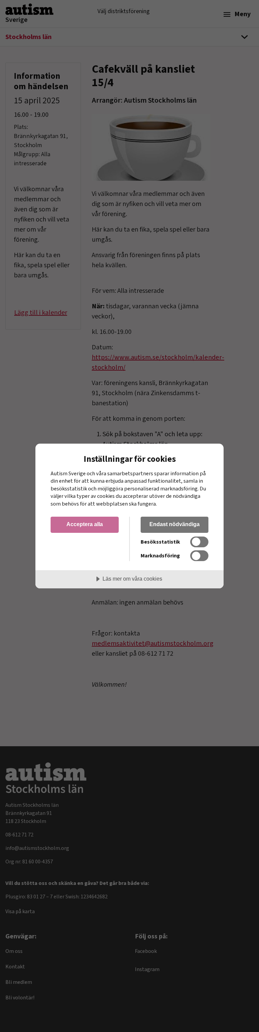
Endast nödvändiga (174, 524)
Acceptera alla (84, 524)
